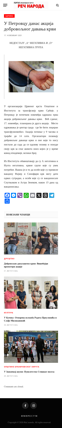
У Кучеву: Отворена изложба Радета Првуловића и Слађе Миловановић (30, 319)
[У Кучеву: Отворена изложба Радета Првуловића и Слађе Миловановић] (31, 293)
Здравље (9, 16)
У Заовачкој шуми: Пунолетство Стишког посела (29, 371)
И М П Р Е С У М (29, 415)
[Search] (57, 5)
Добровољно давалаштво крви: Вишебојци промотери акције (26, 265)
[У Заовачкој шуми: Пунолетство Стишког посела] (31, 347)
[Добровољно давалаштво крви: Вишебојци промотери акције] (31, 238)
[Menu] (5, 5)
